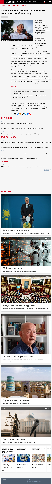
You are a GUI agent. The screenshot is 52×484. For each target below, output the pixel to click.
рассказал (45, 61)
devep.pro (32, 482)
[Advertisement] (26, 181)
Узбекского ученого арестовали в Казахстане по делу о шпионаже (19, 158)
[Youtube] (30, 114)
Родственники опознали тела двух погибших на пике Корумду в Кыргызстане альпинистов (26, 142)
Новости (3, 5)
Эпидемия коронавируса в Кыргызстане (21, 17)
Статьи (9, 5)
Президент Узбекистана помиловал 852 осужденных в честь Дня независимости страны (25, 153)
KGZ (20, 2)
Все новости (47, 170)
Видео (13, 5)
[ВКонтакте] (18, 114)
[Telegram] (25, 114)
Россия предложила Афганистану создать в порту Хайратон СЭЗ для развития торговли (25, 134)
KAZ (17, 2)
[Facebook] (28, 114)
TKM (27, 2)
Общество (11, 17)
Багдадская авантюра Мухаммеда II (38, 448)
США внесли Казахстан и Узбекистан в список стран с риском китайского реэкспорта (24, 167)
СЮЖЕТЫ (24, 5)
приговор (46, 70)
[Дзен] (23, 114)
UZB (30, 2)
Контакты (4, 479)
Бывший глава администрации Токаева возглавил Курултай (17, 123)
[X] (15, 114)
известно (35, 51)
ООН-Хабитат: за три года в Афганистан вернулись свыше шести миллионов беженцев (24, 147)
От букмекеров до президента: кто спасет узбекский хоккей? (7, 450)
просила (36, 74)
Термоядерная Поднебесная (21, 448)
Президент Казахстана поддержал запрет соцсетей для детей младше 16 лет (22, 128)
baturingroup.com (35, 481)
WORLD (34, 2)
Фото (18, 5)
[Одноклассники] (20, 114)
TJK (23, 2)
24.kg (42, 34)
